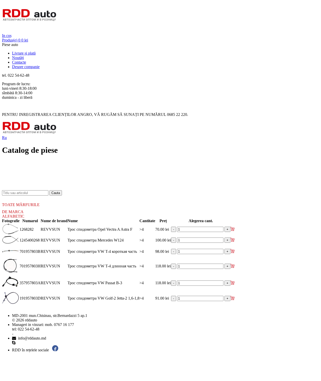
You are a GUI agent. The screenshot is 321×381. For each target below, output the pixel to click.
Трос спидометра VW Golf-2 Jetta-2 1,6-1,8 (103, 298)
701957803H (30, 266)
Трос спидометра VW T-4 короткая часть (102, 251)
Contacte (19, 62)
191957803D (30, 298)
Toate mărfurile (21, 205)
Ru (4, 137)
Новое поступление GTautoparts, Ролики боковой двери (59, 183)
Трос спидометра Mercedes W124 (95, 240)
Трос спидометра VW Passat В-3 (94, 283)
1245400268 (30, 240)
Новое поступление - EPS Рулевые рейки (47, 179)
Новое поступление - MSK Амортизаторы (47, 170)
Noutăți (18, 58)
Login (7, 31)
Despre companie (26, 67)
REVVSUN (50, 229)
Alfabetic (13, 216)
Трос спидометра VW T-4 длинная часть (101, 266)
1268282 (27, 229)
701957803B (30, 251)
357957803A (30, 283)
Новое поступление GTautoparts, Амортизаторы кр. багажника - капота (72, 188)
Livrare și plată (24, 53)
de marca (13, 212)
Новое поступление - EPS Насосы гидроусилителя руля (59, 174)
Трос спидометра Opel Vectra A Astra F (99, 229)
